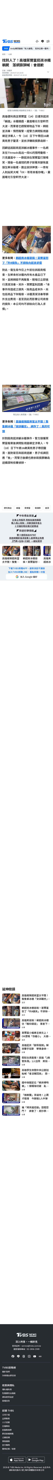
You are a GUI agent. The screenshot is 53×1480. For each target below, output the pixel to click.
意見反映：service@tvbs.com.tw (26, 1345)
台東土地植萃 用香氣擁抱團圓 (26, 519)
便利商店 (8, 508)
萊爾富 (27, 508)
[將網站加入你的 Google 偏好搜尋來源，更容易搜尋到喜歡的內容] (26, 576)
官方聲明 (6, 1445)
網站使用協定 (8, 1397)
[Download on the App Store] (17, 1460)
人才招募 (6, 1422)
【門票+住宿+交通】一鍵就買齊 (26, 541)
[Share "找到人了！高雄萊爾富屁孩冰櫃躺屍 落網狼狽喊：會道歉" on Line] (42, 41)
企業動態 (6, 1418)
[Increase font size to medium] (37, 41)
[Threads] (23, 1356)
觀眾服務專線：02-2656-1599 (26, 1349)
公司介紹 (6, 1414)
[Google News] (40, 1356)
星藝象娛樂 (7, 1429)
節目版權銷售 (8, 1433)
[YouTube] (34, 1356)
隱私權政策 (7, 1389)
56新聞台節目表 (9, 1375)
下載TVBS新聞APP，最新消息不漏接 (26, 568)
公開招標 (6, 1437)
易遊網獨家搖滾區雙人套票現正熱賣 (26, 538)
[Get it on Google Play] (36, 1460)
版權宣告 (6, 1400)
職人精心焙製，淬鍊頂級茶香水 (26, 523)
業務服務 (6, 1441)
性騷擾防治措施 (8, 1393)
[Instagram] (29, 1356)
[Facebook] (13, 1356)
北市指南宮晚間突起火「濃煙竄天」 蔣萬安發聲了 (30, 48)
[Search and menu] (48, 41)
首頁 (3, 54)
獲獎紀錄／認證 (8, 1448)
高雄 (18, 508)
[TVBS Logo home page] (11, 41)
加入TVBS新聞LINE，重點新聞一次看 (26, 572)
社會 (10, 54)
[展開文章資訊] (48, 72)
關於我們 (6, 1371)
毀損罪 (38, 508)
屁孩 (47, 508)
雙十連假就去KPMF (26, 534)
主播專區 (6, 1426)
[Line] (18, 1356)
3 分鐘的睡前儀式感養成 (26, 526)
